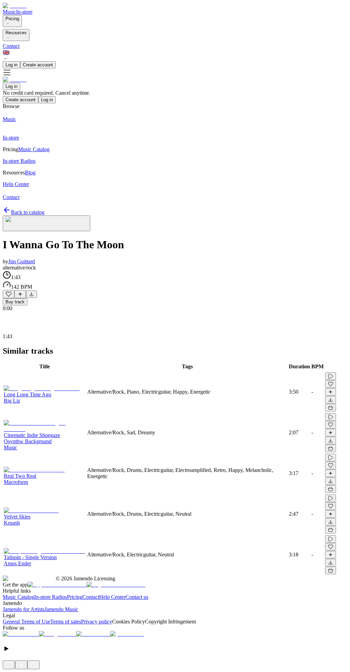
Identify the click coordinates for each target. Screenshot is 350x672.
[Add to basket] (330, 407)
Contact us (136, 597)
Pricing (12, 18)
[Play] (46, 223)
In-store (24, 12)
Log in (11, 64)
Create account (38, 64)
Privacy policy (96, 621)
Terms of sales (65, 621)
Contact (11, 46)
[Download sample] (31, 294)
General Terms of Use (26, 621)
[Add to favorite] (8, 294)
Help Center (112, 597)
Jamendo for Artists (23, 609)
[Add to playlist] (20, 294)
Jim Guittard (21, 261)
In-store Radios (50, 597)
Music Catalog (18, 597)
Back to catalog (27, 212)
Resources (16, 32)
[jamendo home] (15, 6)
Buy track (15, 301)
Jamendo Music (61, 609)
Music (9, 12)
